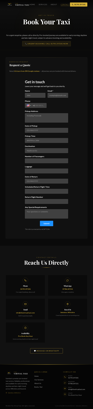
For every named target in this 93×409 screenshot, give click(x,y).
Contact (65, 4)
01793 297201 (80, 4)
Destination (30, 146)
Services (43, 4)
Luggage (28, 166)
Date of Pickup (31, 126)
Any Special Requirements (36, 207)
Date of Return (31, 177)
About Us (37, 383)
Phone (27, 101)
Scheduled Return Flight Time (37, 187)
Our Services (39, 380)
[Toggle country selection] (29, 105)
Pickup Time (30, 136)
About (54, 4)
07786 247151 (67, 289)
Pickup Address (31, 111)
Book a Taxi (38, 387)
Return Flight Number (34, 197)
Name (27, 91)
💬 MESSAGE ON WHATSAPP (46, 351)
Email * (50, 91)
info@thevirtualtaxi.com (25, 313)
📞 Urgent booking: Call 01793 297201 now (46, 44)
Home (32, 4)
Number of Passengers (34, 156)
